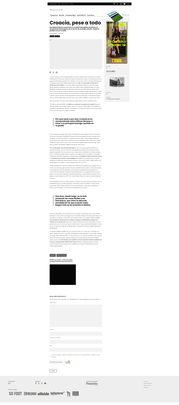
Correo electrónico (56, 337)
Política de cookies (147, 385)
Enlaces (71, 3)
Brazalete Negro (71, 15)
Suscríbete (90, 15)
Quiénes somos (53, 3)
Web (51, 345)
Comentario (53, 302)
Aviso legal (146, 381)
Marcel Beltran (53, 33)
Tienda (59, 3)
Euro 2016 (57, 36)
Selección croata (62, 255)
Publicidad (146, 387)
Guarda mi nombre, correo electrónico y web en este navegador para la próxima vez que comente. (76, 356)
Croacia (52, 36)
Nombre (52, 329)
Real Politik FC (81, 15)
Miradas (61, 15)
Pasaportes (54, 15)
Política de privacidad (148, 383)
